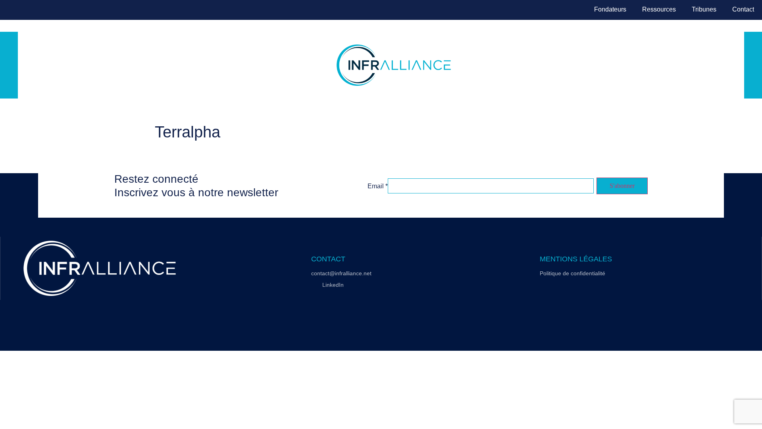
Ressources (659, 9)
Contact (743, 9)
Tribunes (704, 9)
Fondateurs (610, 9)
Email (378, 186)
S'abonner (622, 185)
